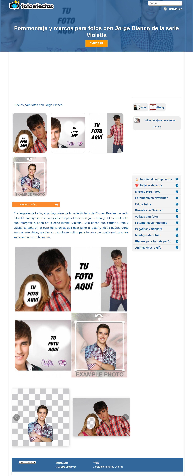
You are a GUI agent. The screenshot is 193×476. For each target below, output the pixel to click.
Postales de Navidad (149, 210)
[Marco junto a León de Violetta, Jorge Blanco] (106, 152)
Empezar (96, 43)
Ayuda (96, 463)
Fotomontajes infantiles (151, 222)
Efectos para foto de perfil (152, 241)
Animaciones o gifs (148, 247)
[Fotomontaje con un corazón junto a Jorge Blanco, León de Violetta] (68, 152)
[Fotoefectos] (32, 5)
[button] (125, 417)
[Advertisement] (71, 77)
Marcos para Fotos (147, 191)
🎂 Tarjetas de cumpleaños (153, 179)
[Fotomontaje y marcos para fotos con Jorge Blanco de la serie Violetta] (71, 312)
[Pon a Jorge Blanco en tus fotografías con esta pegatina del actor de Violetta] (29, 196)
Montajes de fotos (147, 235)
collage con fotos (147, 216)
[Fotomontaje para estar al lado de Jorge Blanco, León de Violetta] (29, 152)
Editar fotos (143, 204)
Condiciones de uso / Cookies (108, 467)
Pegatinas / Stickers (148, 229)
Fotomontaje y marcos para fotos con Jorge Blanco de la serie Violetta (96, 31)
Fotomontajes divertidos (151, 197)
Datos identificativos (66, 467)
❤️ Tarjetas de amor (148, 185)
